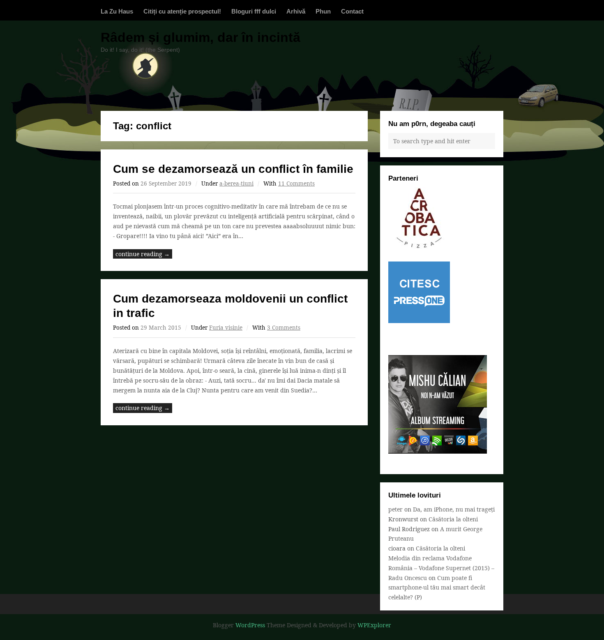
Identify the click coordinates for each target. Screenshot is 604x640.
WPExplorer (374, 625)
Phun (323, 11)
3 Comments (283, 327)
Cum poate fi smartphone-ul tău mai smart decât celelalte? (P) (436, 587)
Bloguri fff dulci (253, 11)
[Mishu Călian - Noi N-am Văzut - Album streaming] (437, 451)
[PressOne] (419, 321)
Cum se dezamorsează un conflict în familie (233, 169)
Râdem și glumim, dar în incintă (200, 37)
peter (395, 509)
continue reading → (142, 254)
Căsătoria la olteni (453, 519)
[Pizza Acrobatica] (419, 246)
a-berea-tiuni (236, 183)
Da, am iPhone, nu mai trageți (454, 509)
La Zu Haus (117, 11)
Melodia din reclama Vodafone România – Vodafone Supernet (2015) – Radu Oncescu (441, 568)
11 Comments (296, 183)
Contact (352, 11)
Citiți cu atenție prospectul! (182, 11)
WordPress (250, 625)
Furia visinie (225, 327)
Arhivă (295, 11)
